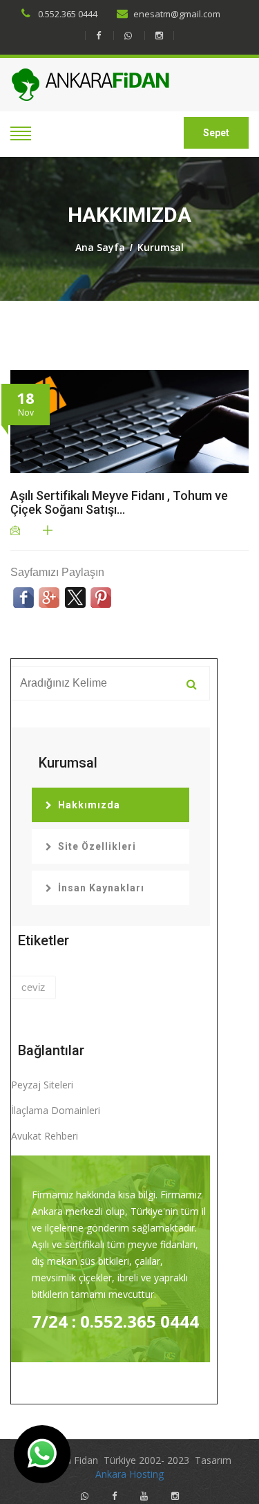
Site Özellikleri (97, 846)
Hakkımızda (89, 804)
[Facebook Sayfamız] (98, 35)
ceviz (33, 987)
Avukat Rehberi (44, 1135)
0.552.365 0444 (66, 14)
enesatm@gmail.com (176, 14)
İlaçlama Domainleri (55, 1110)
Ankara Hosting (129, 1473)
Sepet (216, 132)
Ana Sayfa (100, 247)
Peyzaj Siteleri (42, 1084)
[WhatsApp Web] (127, 35)
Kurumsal (160, 247)
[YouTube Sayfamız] (144, 1496)
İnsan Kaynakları (101, 887)
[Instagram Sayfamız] (159, 35)
